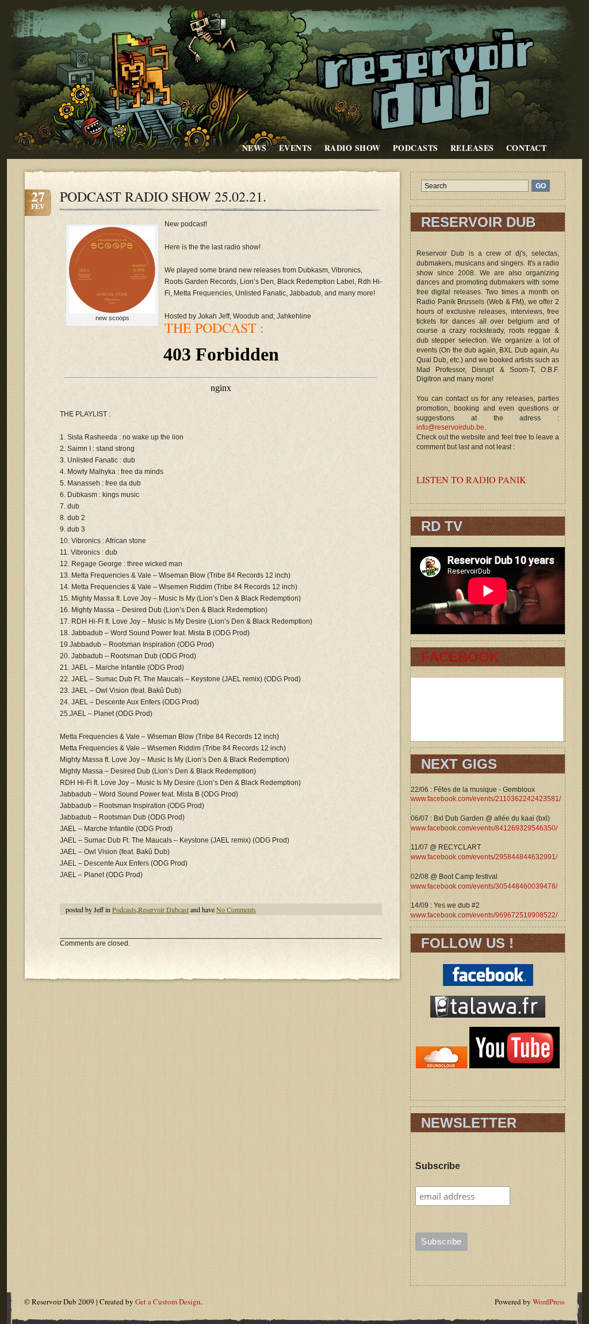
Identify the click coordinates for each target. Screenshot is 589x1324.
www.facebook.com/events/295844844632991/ (484, 857)
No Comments (236, 909)
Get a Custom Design (168, 1301)
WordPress (549, 1301)
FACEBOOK (460, 657)
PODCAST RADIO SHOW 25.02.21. (163, 196)
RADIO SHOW (352, 148)
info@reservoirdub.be (450, 427)
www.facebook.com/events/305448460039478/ (484, 886)
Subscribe (437, 1166)
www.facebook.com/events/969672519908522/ (484, 915)
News (254, 148)
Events (295, 148)
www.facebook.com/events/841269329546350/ (484, 828)
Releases (472, 148)
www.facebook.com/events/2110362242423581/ (486, 799)
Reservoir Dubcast (163, 909)
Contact (526, 148)
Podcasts (415, 148)
